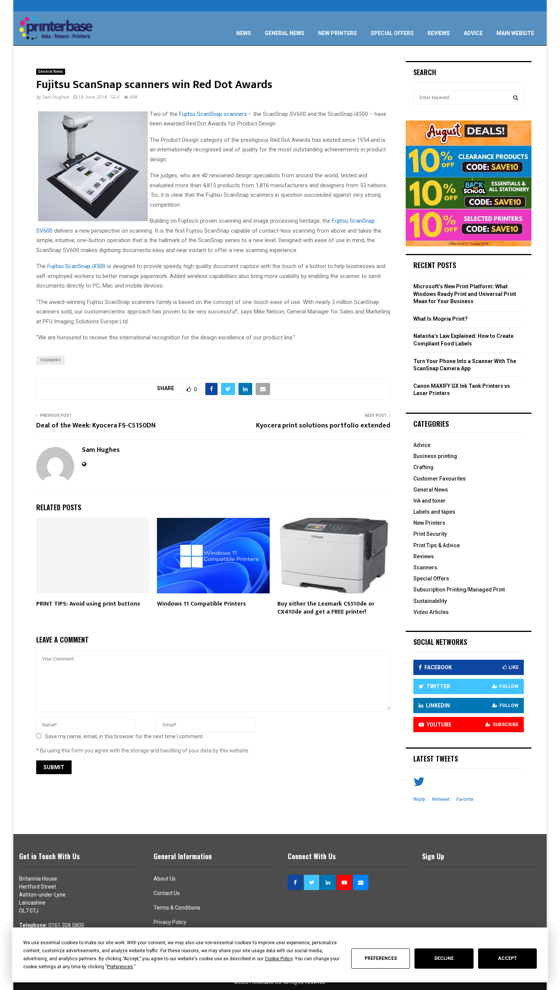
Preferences (381, 958)
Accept (507, 958)
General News (284, 33)
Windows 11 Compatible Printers (201, 604)
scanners (50, 360)
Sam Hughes (55, 97)
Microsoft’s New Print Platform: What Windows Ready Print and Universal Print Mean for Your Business (464, 293)
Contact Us (167, 893)
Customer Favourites (439, 479)
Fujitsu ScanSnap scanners (213, 114)
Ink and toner (429, 501)
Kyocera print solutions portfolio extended (323, 425)
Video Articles (431, 612)
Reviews (438, 33)
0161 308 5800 (66, 925)
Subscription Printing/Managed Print (459, 590)
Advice (473, 33)
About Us (165, 879)
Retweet (441, 799)
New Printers (337, 33)
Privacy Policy (170, 922)
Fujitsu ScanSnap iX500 (76, 266)
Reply (419, 799)
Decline (444, 958)
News (243, 33)
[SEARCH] (515, 97)
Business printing (435, 456)
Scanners (425, 567)
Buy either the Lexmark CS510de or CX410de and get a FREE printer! (325, 608)
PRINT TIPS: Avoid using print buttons (88, 604)
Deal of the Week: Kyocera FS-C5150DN (96, 425)
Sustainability (430, 601)
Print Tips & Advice (436, 545)
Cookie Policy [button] (279, 958)
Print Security (430, 534)
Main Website (515, 33)
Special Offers (392, 33)
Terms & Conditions (177, 908)
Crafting (423, 467)
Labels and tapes (434, 512)
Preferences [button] (120, 966)
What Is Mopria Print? (440, 319)
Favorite (465, 799)
